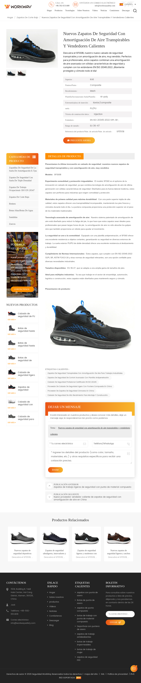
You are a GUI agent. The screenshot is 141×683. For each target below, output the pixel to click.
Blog (51, 625)
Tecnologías (69, 10)
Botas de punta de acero (86, 602)
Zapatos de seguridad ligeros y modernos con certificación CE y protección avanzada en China (54, 552)
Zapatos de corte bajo (27, 17)
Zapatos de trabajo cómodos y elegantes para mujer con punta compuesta (119, 552)
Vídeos (95, 10)
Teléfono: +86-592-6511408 (20, 612)
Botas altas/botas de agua (21, 210)
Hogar (49, 10)
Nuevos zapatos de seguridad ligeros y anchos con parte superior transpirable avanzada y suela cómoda (86, 552)
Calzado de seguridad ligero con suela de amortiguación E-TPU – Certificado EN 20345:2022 (26, 374)
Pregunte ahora (80, 140)
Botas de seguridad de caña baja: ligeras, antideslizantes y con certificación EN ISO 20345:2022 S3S (26, 359)
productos (58, 10)
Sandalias (13, 217)
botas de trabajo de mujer (86, 651)
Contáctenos (114, 10)
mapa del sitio (91, 674)
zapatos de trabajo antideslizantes (86, 636)
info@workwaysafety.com (97, 4)
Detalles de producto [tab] (64, 156)
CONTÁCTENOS (21, 289)
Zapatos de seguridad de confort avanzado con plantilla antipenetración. (78, 377)
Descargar (126, 10)
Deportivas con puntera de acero (88, 628)
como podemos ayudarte (19, 244)
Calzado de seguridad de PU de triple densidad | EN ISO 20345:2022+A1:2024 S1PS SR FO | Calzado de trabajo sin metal (27, 315)
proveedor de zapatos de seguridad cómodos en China (71, 391)
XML (103, 674)
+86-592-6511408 (62, 4)
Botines (12, 204)
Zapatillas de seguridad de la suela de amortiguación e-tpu (23, 169)
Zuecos (12, 224)
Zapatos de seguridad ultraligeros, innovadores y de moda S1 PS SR (22, 552)
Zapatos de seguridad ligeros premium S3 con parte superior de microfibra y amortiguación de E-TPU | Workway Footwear (26, 388)
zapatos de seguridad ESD (87, 659)
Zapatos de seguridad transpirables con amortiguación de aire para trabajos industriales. (85, 373)
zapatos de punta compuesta (85, 609)
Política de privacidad (118, 674)
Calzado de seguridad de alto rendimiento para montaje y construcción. (78, 395)
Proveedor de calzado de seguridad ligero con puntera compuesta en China (80, 386)
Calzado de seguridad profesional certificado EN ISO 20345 (72, 382)
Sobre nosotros (83, 10)
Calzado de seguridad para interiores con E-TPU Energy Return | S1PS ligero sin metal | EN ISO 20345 (26, 418)
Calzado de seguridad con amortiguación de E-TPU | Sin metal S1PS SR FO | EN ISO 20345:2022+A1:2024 (27, 403)
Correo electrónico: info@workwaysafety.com (23, 621)
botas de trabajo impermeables (85, 643)
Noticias (104, 10)
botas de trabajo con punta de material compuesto (87, 618)
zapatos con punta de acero (87, 594)
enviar (113, 622)
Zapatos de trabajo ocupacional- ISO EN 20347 (22, 188)
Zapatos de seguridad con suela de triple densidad (21, 179)
